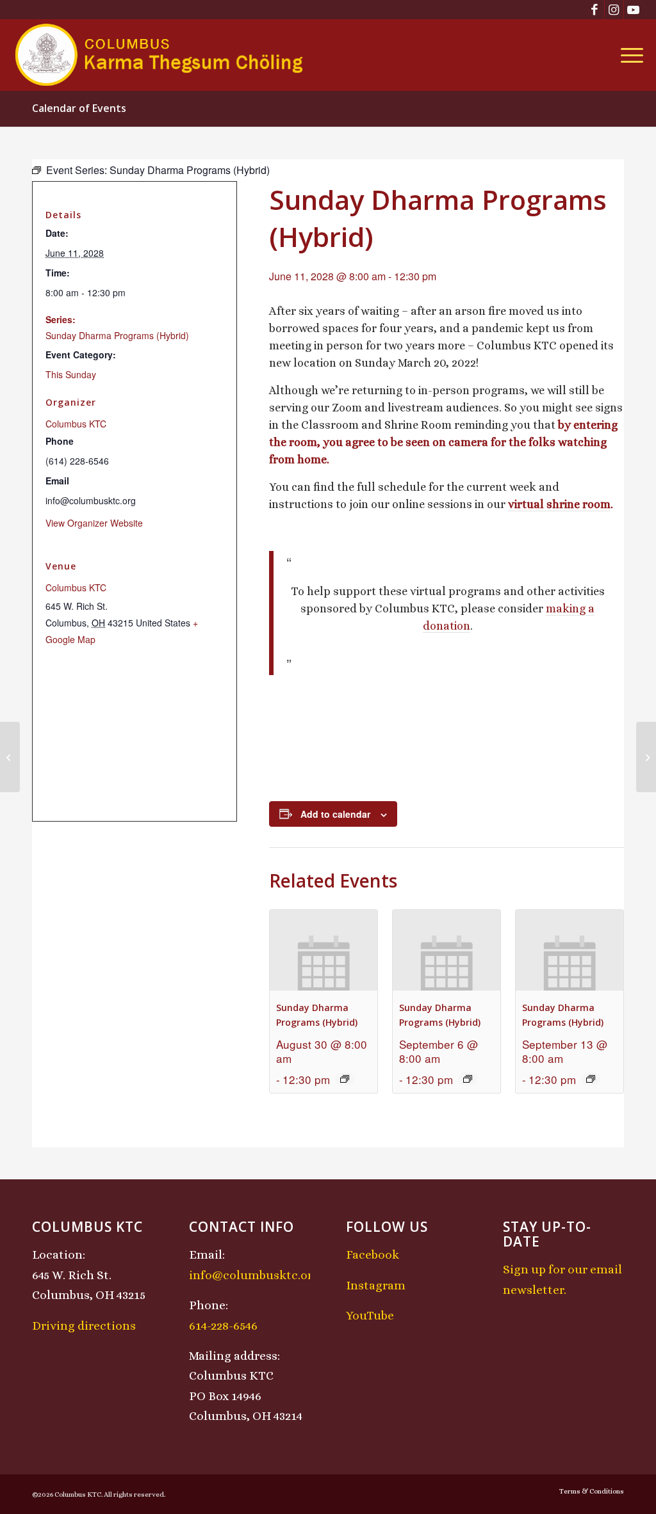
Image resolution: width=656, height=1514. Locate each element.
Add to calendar (335, 814)
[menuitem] (627, 55)
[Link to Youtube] (633, 9)
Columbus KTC (75, 423)
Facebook (372, 1254)
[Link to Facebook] (595, 9)
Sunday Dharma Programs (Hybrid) (117, 335)
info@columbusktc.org (254, 1275)
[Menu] (627, 55)
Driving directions (84, 1325)
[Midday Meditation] (10, 757)
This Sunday (70, 374)
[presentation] (323, 950)
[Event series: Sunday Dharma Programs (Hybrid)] (344, 1079)
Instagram (376, 1285)
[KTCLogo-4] (160, 55)
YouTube (370, 1315)
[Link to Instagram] (614, 9)
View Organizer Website (94, 522)
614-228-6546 (223, 1325)
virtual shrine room (559, 504)
